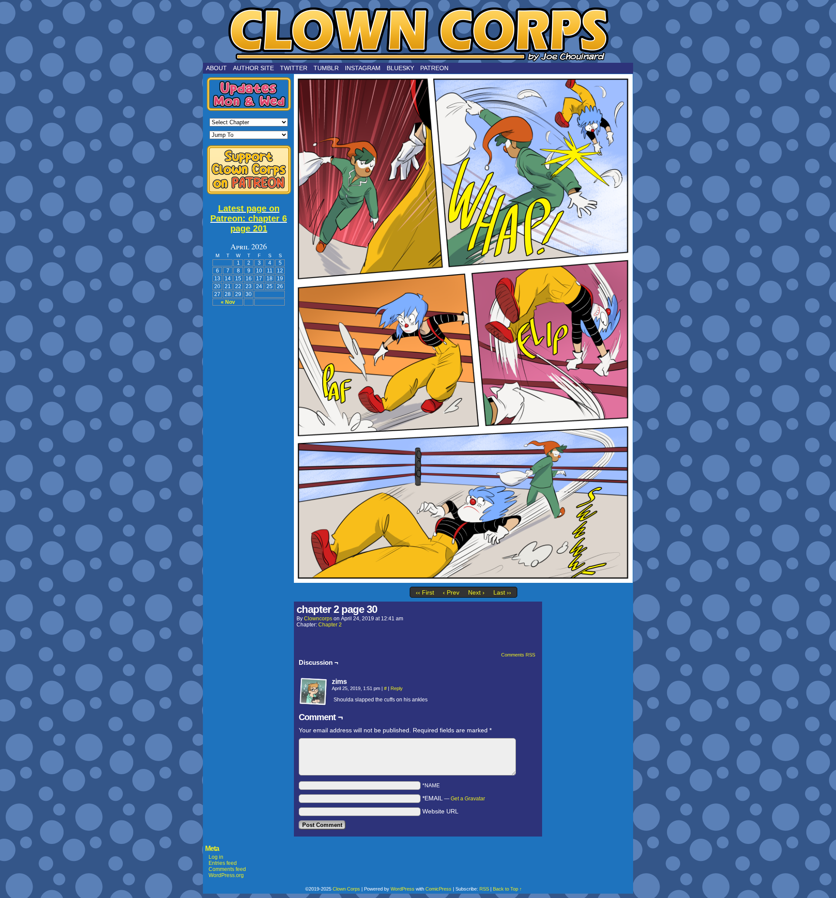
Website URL (440, 811)
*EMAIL (453, 798)
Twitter (293, 68)
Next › (476, 592)
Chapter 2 (330, 625)
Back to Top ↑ (507, 888)
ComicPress (438, 888)
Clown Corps (418, 33)
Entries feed (223, 863)
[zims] (313, 692)
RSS (484, 888)
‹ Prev (451, 592)
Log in (216, 857)
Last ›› (502, 592)
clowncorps (318, 619)
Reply (397, 688)
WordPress (403, 888)
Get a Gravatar (468, 799)
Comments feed (227, 869)
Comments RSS (518, 654)
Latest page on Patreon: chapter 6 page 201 (248, 218)
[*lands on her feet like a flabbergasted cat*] (463, 580)
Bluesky (400, 68)
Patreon (434, 68)
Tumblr (326, 68)
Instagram (363, 68)
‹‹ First (425, 592)
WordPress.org (226, 875)
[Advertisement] (248, 442)
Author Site (253, 68)
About (216, 68)
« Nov (228, 302)
